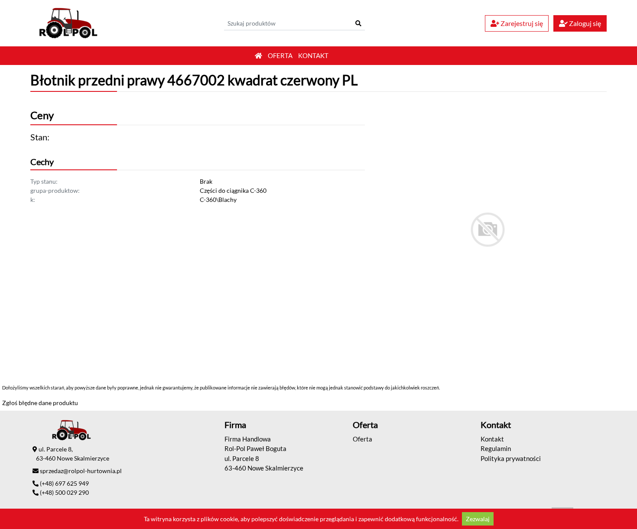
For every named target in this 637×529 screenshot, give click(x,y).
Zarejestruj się (521, 23)
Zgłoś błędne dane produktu (40, 402)
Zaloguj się (584, 23)
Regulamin (496, 448)
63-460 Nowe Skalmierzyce (263, 468)
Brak (206, 181)
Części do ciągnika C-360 (233, 190)
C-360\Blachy (218, 199)
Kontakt (313, 55)
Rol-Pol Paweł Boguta (255, 448)
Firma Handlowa (247, 439)
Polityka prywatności (511, 458)
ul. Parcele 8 (241, 458)
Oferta (280, 55)
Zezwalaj (478, 519)
